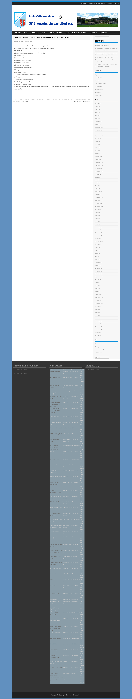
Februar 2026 (98, 121)
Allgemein (28, 93)
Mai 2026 (97, 112)
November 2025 (99, 130)
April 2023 (97, 221)
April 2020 (97, 315)
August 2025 (98, 139)
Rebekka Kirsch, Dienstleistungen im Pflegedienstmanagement (56, 675)
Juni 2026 (97, 109)
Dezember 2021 (99, 268)
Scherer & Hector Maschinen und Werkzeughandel (54, 447)
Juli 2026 (97, 106)
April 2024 (97, 186)
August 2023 (98, 209)
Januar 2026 (98, 124)
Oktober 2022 (98, 238)
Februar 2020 (98, 321)
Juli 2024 (97, 177)
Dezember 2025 (99, 127)
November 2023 (99, 200)
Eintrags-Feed (98, 347)
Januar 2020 (98, 324)
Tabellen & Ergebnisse (56, 33)
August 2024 (98, 174)
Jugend (44, 33)
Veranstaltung (98, 95)
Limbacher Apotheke (55, 593)
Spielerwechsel (99, 89)
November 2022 (99, 236)
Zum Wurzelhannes (55, 459)
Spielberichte (98, 86)
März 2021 (97, 291)
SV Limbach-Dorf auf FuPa (20, 369)
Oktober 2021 (98, 274)
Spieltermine (98, 92)
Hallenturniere (98, 77)
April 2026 (97, 115)
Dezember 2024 (99, 162)
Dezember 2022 (99, 233)
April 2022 (97, 256)
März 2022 (97, 259)
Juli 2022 (97, 247)
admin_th (31, 41)
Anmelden (97, 344)
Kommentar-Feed (99, 349)
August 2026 (98, 103)
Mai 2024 (97, 183)
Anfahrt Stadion (100, 3)
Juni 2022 (97, 250)
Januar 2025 (98, 159)
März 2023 (97, 224)
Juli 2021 (97, 282)
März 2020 (97, 318)
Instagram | (91, 3)
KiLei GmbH (53, 585)
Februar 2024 (98, 191)
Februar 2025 (98, 156)
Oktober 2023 (98, 203)
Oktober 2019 (98, 332)
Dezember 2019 (99, 327)
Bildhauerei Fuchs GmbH (56, 638)
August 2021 (98, 280)
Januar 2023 (98, 230)
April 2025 (97, 150)
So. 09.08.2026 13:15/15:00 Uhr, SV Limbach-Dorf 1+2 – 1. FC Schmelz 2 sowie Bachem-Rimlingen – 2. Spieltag (106, 59)
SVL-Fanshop (103, 33)
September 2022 (99, 241)
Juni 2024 (97, 180)
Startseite (18, 33)
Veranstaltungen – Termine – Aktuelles (76, 33)
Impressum (110, 3)
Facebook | (83, 3)
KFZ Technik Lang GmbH (56, 434)
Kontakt (117, 3)
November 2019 (99, 330)
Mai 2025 (97, 147)
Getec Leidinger (54, 649)
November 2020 (99, 297)
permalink (40, 93)
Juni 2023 (97, 215)
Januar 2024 (98, 194)
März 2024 (97, 189)
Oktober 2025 (98, 133)
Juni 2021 (97, 285)
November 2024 (99, 165)
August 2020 (98, 306)
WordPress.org (98, 352)
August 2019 (98, 335)
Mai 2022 (97, 253)
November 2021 (99, 271)
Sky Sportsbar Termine (100, 83)
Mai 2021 (97, 288)
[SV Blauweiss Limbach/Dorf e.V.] (66, 28)
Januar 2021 (98, 294)
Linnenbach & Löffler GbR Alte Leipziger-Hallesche (55, 410)
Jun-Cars (52, 579)
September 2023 (99, 206)
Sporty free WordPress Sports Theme (60, 695)
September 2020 (99, 303)
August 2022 (98, 244)
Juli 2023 (97, 212)
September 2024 (99, 171)
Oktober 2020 (98, 300)
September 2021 (99, 277)
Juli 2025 (97, 142)
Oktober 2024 (98, 168)
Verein (26, 33)
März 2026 (97, 118)
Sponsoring (93, 33)
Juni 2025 (97, 144)
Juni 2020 (97, 312)
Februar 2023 (98, 227)
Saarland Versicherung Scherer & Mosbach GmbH (55, 628)
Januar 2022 (98, 265)
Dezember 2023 (99, 197)
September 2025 (99, 136)
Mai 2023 (97, 218)
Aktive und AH (35, 33)
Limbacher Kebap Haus (56, 667)
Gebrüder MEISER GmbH (56, 502)
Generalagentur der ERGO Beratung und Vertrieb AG (55, 404)
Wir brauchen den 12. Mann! (102, 45)
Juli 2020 (97, 309)
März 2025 (97, 153)
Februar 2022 (98, 262)
